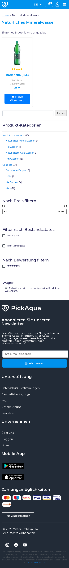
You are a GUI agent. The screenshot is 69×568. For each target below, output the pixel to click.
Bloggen (7, 439)
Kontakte (8, 413)
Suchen (60, 113)
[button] (64, 5)
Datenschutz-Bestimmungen (21, 388)
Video (5, 445)
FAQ (4, 400)
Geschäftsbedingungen (17, 394)
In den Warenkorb (17, 98)
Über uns (8, 432)
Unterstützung (12, 406)
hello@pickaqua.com (36, 562)
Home (5, 15)
